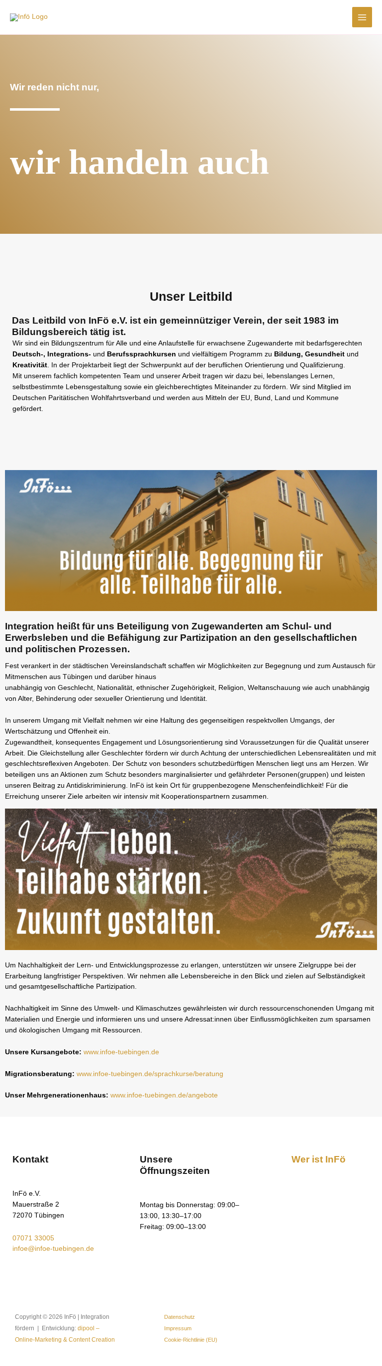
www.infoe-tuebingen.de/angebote (164, 1095)
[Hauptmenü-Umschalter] (362, 17)
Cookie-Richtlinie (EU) (190, 1340)
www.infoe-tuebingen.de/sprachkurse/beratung (150, 1074)
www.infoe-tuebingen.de (121, 1052)
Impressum (177, 1328)
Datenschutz (179, 1317)
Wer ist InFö (318, 1159)
